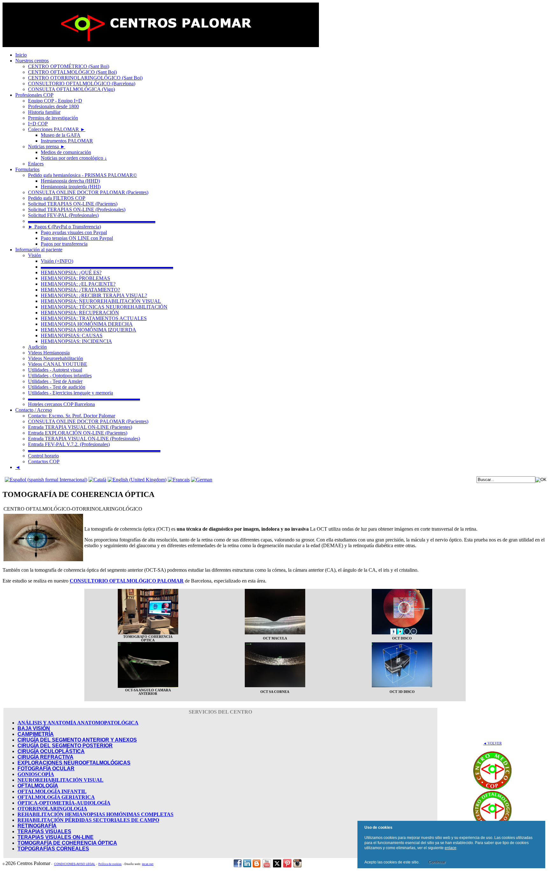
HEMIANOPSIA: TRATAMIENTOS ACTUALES (94, 318)
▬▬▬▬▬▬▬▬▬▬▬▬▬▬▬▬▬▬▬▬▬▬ (84, 398)
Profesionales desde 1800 (53, 106)
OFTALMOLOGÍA (38, 785)
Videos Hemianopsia (49, 352)
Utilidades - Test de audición (56, 387)
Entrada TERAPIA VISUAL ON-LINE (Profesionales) (84, 438)
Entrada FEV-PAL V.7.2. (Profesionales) (69, 444)
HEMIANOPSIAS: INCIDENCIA (76, 341)
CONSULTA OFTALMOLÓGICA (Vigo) (71, 89)
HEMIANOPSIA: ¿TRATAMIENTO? (80, 289)
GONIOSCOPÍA (36, 774)
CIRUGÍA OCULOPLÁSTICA (51, 751)
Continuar (437, 862)
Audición (37, 347)
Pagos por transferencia (64, 244)
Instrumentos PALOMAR (67, 140)
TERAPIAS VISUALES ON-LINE (56, 837)
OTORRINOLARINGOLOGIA (52, 808)
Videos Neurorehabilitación (55, 358)
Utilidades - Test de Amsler (55, 381)
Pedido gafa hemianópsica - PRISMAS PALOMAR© (82, 175)
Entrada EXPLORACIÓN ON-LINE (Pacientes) (77, 433)
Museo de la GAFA (61, 135)
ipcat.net (147, 864)
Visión (34, 255)
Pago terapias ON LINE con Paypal (77, 238)
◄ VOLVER (492, 743)
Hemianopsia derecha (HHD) (70, 181)
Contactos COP (44, 461)
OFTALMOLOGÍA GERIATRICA (56, 797)
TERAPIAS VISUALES (44, 831)
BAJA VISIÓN (34, 728)
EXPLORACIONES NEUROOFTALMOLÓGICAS (74, 762)
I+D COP (38, 123)
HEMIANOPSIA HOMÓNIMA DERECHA (87, 324)
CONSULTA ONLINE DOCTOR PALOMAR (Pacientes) (88, 192)
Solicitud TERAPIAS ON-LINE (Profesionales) (76, 209)
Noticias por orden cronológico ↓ (74, 158)
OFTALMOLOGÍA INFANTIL (52, 791)
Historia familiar (44, 112)
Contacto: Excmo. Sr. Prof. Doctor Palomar (71, 415)
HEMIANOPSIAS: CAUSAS (71, 335)
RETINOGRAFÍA (37, 825)
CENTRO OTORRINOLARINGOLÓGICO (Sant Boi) (85, 77)
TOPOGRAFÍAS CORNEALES (53, 848)
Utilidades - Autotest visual (55, 370)
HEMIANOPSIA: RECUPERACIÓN (80, 312)
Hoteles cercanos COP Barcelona (61, 404)
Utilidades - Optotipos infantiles (60, 375)
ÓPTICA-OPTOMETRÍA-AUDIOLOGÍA (64, 803)
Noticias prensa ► (46, 146)
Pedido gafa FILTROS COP (56, 198)
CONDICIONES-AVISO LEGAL (74, 864)
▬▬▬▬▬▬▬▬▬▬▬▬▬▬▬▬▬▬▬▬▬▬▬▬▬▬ (107, 266)
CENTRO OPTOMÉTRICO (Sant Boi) (68, 66)
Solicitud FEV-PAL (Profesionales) (63, 215)
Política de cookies (110, 864)
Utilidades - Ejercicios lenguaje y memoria (70, 392)
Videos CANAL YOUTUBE (57, 364)
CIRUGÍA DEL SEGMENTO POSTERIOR (65, 745)
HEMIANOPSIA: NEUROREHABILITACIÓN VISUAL (101, 301)
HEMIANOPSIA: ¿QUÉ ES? (71, 272)
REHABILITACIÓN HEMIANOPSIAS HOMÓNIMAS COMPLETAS (95, 814)
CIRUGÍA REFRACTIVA (46, 757)
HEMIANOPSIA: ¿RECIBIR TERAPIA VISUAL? (94, 295)
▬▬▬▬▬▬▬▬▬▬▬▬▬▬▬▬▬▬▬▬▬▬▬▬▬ (91, 221)
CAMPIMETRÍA (36, 734)
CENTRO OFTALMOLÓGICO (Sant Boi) (72, 72)
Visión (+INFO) (57, 261)
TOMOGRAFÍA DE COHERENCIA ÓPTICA (67, 843)
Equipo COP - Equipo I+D (55, 100)
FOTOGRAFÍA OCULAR (46, 768)
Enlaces (36, 163)
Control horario (43, 455)
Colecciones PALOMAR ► (56, 129)
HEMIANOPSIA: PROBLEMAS (75, 278)
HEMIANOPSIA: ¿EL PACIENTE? (78, 284)
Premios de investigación (53, 118)
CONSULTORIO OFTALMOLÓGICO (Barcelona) (81, 83)
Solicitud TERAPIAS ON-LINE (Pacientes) (72, 203)
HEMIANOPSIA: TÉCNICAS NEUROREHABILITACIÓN (104, 307)
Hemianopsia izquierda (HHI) (71, 186)
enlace (450, 848)
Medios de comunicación (66, 152)
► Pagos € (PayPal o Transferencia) (64, 226)
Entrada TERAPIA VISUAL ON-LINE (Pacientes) (80, 427)
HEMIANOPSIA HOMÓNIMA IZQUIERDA (88, 329)
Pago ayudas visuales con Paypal (74, 232)
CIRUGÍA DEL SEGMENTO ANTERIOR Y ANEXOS (77, 740)
